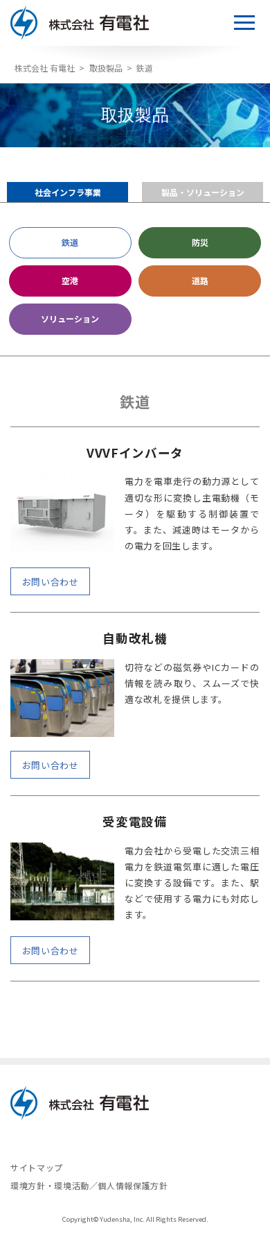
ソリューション (70, 318)
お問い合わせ (50, 581)
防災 (200, 242)
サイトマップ (36, 1167)
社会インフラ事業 (68, 192)
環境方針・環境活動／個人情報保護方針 (89, 1185)
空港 (70, 280)
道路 (200, 280)
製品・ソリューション (202, 192)
